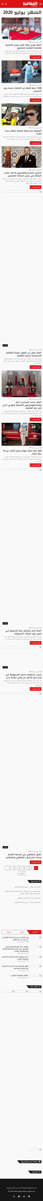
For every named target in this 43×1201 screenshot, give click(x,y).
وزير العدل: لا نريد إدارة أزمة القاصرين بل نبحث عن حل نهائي (15, 938)
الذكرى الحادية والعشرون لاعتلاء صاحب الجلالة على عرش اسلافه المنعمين (22, 174)
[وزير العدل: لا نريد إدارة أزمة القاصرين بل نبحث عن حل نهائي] (35, 940)
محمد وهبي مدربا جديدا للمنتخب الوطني (28, 894)
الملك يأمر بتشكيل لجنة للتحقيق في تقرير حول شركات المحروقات (23, 632)
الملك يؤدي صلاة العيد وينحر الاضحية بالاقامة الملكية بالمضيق (23, 46)
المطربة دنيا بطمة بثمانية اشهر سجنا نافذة (23, 132)
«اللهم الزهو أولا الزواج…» (19, 975)
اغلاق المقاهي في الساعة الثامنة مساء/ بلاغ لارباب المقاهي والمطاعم (23, 855)
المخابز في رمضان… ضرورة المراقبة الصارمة (27, 898)
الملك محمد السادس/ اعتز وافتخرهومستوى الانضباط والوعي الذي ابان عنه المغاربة (22, 405)
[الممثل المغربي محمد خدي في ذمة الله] (35, 1068)
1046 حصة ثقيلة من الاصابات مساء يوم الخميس (22, 89)
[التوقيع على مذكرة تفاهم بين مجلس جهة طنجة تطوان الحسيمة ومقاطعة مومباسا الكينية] (21, 1068)
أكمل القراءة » (35, 57)
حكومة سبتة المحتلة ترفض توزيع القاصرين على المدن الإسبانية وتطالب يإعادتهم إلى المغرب (15, 949)
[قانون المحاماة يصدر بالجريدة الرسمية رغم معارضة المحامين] (35, 969)
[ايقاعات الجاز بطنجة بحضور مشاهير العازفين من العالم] (8, 994)
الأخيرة (21, 873)
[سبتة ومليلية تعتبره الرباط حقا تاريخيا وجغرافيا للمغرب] (35, 960)
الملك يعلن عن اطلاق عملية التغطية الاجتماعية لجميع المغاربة (23, 354)
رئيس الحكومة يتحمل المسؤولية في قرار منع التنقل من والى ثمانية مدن (23, 676)
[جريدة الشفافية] (30, 3)
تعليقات (8, 932)
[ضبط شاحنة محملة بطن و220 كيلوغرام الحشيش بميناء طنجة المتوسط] (35, 1152)
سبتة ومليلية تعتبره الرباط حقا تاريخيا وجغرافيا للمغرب (15, 957)
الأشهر (22, 932)
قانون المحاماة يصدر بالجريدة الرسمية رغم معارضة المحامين (15, 967)
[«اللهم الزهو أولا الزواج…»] (35, 978)
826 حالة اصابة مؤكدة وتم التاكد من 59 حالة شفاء (22, 452)
